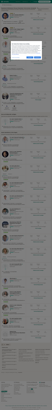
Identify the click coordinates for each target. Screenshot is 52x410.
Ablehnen (30, 57)
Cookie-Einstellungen (16, 57)
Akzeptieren (37, 57)
